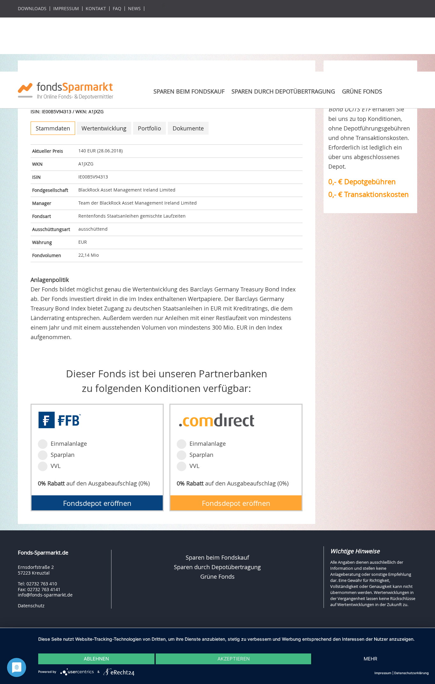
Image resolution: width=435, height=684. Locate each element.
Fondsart (41, 216)
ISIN (36, 177)
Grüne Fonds (362, 91)
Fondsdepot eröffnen (97, 503)
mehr (370, 659)
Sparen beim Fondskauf (189, 91)
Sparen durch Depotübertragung (283, 91)
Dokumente (188, 128)
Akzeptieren (234, 659)
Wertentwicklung (104, 128)
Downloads (32, 8)
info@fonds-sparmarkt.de (45, 595)
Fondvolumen (46, 255)
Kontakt (96, 8)
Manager (41, 203)
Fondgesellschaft (50, 190)
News (134, 8)
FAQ (117, 8)
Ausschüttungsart (51, 229)
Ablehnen (96, 659)
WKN (37, 164)
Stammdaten (53, 128)
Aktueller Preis (47, 151)
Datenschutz (31, 606)
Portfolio (149, 128)
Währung (42, 242)
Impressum (66, 8)
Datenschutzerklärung (411, 673)
